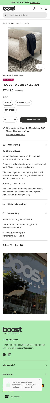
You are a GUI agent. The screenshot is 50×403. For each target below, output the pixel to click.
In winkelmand (33, 119)
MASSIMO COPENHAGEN (13, 75)
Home (5, 23)
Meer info (35, 2)
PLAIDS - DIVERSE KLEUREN (19, 23)
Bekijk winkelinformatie (15, 134)
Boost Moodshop (14, 397)
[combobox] (25, 15)
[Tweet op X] (11, 245)
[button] (40, 8)
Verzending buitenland (13, 235)
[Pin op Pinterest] (21, 245)
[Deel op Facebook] (16, 245)
